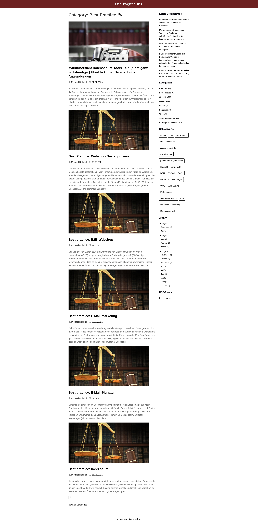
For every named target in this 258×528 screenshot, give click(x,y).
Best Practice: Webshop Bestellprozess (99, 156)
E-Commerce (166, 192)
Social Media (181, 135)
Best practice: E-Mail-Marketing (93, 316)
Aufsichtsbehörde (168, 148)
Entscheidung (166, 154)
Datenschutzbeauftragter (171, 179)
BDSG (163, 135)
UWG (162, 186)
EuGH (180, 173)
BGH (162, 173)
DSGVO (171, 173)
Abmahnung (173, 186)
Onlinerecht (176, 167)
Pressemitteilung (167, 142)
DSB (171, 135)
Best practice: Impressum (88, 469)
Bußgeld (164, 167)
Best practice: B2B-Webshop (91, 239)
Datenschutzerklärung (170, 205)
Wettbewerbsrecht (168, 198)
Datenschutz (135, 519)
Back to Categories (78, 504)
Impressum (122, 519)
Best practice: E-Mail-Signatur (92, 392)
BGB (182, 198)
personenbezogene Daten (171, 160)
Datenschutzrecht (168, 211)
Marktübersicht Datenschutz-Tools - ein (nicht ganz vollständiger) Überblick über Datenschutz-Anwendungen (108, 72)
